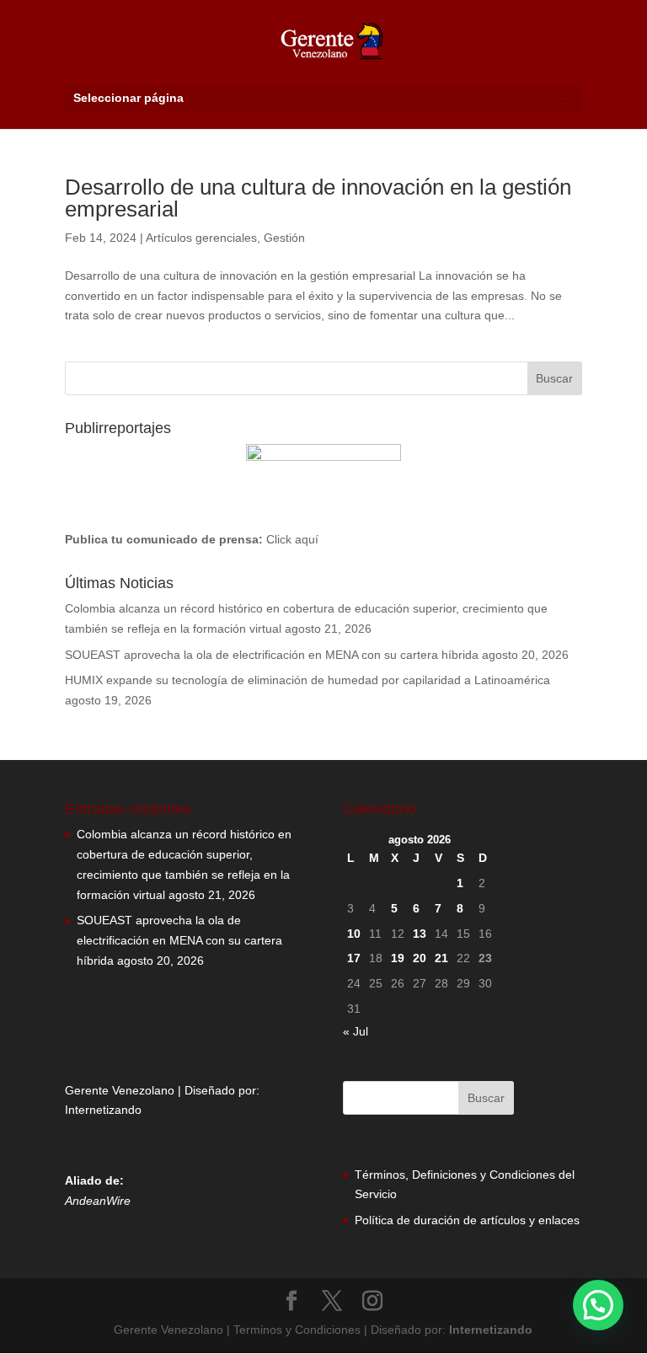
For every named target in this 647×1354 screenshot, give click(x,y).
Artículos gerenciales (201, 237)
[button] (598, 1305)
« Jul (355, 1031)
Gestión (284, 237)
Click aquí (292, 539)
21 (441, 958)
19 (397, 958)
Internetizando (103, 1109)
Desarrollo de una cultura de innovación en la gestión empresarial (318, 198)
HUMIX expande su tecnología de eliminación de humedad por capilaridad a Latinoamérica (307, 680)
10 (354, 933)
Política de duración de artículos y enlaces (467, 1220)
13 (419, 933)
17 (354, 958)
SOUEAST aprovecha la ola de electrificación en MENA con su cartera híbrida (272, 654)
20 (419, 958)
